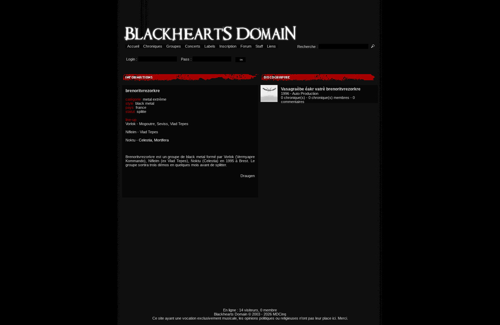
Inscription (227, 46)
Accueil (133, 46)
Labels (209, 46)
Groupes (173, 46)
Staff (259, 46)
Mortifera (161, 140)
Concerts (192, 46)
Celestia (145, 140)
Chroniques (152, 46)
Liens (271, 46)
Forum (245, 46)
